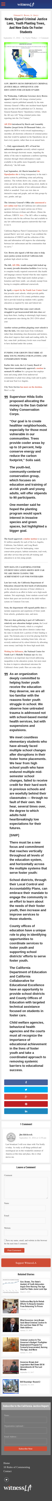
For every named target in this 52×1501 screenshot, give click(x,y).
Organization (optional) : (14, 1426)
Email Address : (10, 1436)
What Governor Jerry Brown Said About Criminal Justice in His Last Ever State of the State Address (33, 1324)
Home (6, 1463)
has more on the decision (31, 386)
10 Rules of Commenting (16, 1467)
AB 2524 (8, 124)
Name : (7, 1415)
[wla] (26, 4)
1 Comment (44, 38)
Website (7, 1228)
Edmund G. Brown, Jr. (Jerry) (26, 15)
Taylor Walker (31, 38)
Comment (8, 1175)
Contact (7, 1471)
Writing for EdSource (13, 651)
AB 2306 (15, 265)
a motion (39, 368)
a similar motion (30, 538)
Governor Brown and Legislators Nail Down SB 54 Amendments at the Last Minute (32, 1366)
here (21, 215)
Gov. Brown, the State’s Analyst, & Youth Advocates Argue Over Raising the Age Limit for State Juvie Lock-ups (33, 1285)
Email (6, 1215)
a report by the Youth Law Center (27, 290)
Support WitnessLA (26, 1262)
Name (6, 1203)
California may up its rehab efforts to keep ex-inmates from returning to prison (32, 1304)
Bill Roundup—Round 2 (30, 1382)
